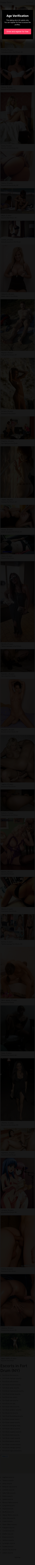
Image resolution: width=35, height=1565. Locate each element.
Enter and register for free (17, 31)
